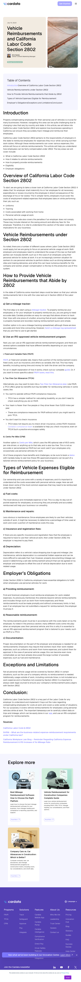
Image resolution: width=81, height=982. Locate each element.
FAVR (5, 360)
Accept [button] (68, 977)
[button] (72, 901)
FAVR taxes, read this (44, 372)
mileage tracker (39, 310)
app (50, 713)
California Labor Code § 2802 (17, 728)
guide (67, 369)
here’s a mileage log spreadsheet (60, 328)
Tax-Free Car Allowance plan (53, 384)
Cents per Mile (26, 442)
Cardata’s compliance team (20, 426)
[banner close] (76, 955)
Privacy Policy (65, 973)
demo (72, 455)
